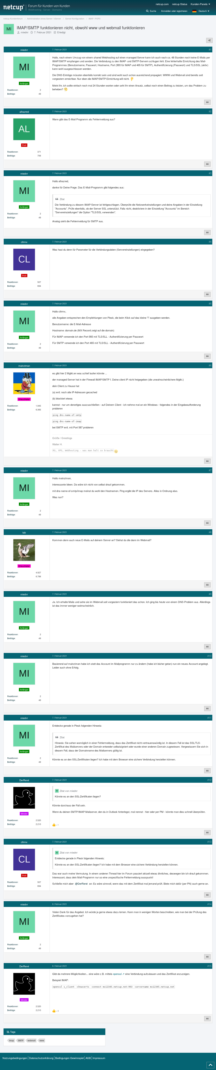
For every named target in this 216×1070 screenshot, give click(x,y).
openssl (117, 974)
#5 (210, 303)
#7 (210, 470)
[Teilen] (209, 40)
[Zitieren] (207, 102)
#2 (210, 111)
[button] (201, 11)
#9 (210, 594)
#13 (209, 841)
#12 (209, 780)
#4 (210, 241)
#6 (210, 365)
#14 (209, 904)
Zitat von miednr (68, 791)
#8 (210, 532)
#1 (210, 49)
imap (11, 1040)
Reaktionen (12, 89)
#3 (210, 173)
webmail (31, 1040)
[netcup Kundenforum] (36, 7)
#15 (209, 966)
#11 (209, 717)
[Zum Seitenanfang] (210, 1065)
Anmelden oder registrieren (174, 11)
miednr (24, 32)
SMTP (20, 1040)
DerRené (83, 883)
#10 (209, 656)
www (41, 1040)
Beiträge (11, 93)
